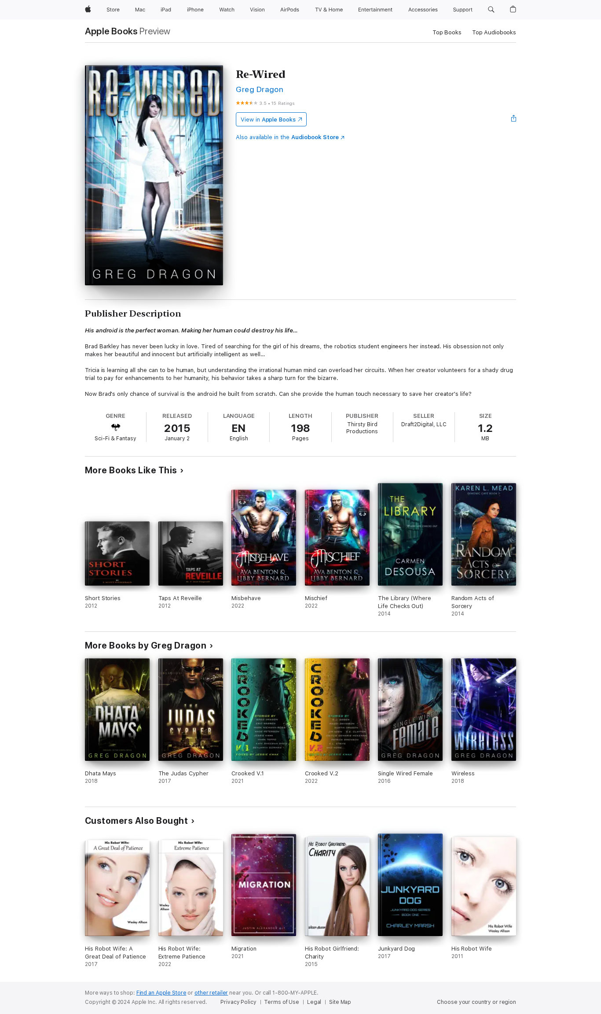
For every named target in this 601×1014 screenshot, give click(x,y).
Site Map (340, 1002)
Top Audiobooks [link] (494, 32)
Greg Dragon (259, 89)
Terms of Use (281, 1002)
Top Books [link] (447, 32)
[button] (491, 9)
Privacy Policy (238, 1002)
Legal (314, 1002)
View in (268, 119)
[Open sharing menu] (514, 119)
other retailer (211, 993)
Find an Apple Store (161, 993)
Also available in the (287, 137)
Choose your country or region (476, 1002)
